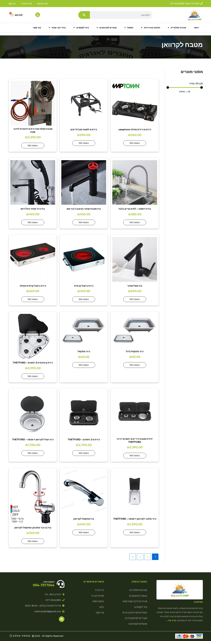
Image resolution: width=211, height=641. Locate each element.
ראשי (196, 27)
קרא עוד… (171, 620)
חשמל (130, 27)
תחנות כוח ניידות (152, 27)
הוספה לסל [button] (135, 143)
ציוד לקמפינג (82, 27)
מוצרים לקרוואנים (108, 27)
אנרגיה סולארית (178, 27)
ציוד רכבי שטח (59, 27)
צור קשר (37, 27)
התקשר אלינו (48, 582)
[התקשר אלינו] (60, 584)
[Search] (84, 15)
